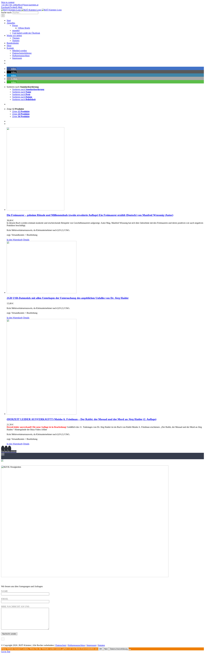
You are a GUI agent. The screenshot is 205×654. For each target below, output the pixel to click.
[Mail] (9, 449)
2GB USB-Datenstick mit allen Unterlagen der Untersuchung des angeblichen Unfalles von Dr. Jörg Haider (68, 298)
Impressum (91, 645)
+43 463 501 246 (8, 5)
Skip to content (7, 2)
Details (26, 239)
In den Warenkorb (15, 239)
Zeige (21, 111)
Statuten (101, 645)
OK (100, 649)
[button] (11, 69)
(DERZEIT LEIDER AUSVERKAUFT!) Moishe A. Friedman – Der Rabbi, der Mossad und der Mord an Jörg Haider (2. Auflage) (81, 419)
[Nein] (130, 649)
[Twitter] (6, 449)
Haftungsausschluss (76, 645)
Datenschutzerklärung (119, 649)
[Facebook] (2, 449)
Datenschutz (60, 645)
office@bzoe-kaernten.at (27, 5)
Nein (106, 649)
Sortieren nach (28, 89)
